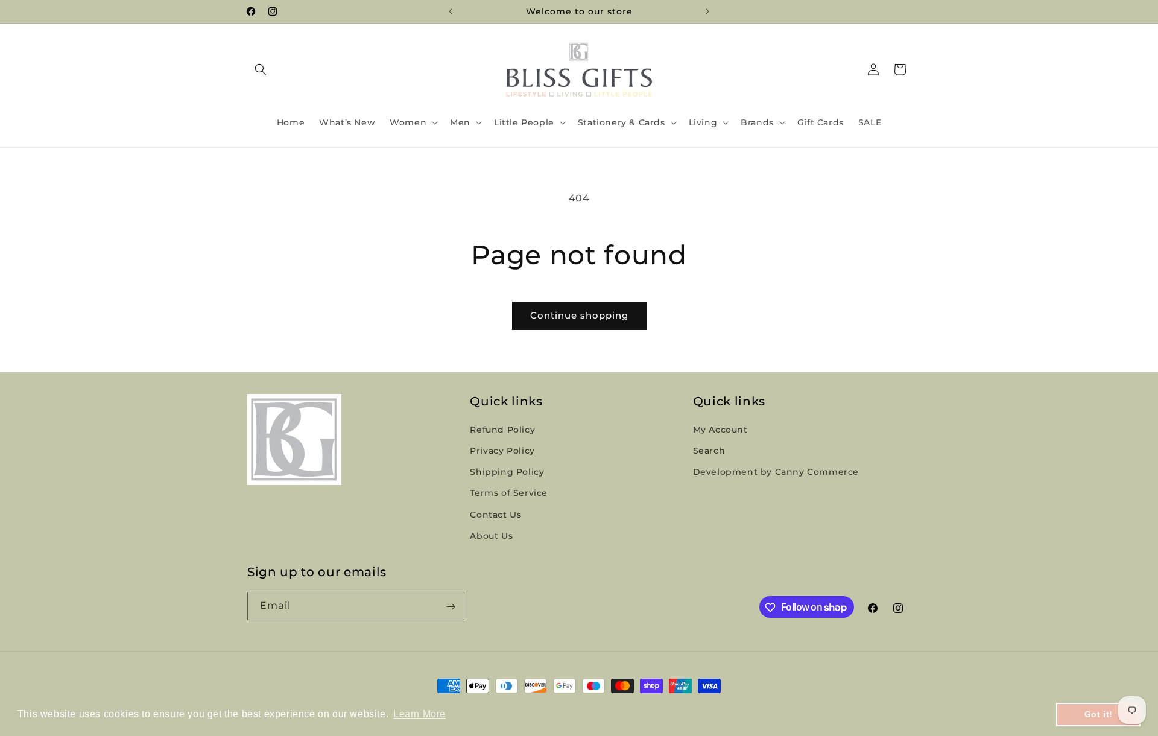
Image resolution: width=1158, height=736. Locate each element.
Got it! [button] (1098, 714)
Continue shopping (579, 315)
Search (709, 450)
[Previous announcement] (450, 11)
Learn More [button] (419, 714)
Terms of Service (509, 493)
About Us (491, 535)
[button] (260, 69)
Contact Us (495, 514)
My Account (720, 429)
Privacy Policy (502, 450)
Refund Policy (502, 429)
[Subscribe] (450, 606)
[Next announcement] (707, 11)
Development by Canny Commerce (776, 472)
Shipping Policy (507, 472)
